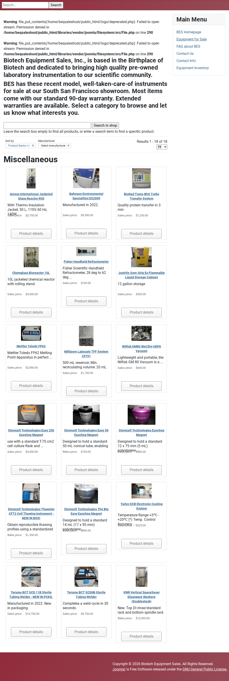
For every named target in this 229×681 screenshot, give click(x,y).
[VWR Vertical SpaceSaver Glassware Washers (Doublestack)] (141, 576)
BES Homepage (188, 32)
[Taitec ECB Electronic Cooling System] (141, 491)
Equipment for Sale (191, 39)
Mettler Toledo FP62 (31, 346)
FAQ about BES (188, 46)
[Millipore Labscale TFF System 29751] (86, 335)
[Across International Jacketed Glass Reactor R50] (31, 178)
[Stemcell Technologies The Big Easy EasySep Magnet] (86, 493)
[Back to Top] (221, 672)
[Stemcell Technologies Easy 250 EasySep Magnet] (31, 414)
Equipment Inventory (192, 68)
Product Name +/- (19, 145)
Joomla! (118, 669)
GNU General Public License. (204, 669)
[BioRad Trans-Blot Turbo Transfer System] (141, 178)
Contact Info (186, 61)
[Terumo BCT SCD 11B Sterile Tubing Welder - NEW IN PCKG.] (31, 576)
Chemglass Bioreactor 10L (31, 273)
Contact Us (185, 53)
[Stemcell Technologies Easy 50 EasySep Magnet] (86, 414)
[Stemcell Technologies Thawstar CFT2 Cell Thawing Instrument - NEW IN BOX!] (31, 493)
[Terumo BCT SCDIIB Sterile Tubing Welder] (86, 576)
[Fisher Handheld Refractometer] (86, 251)
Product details (31, 233)
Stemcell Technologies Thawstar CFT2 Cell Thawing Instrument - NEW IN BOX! (31, 513)
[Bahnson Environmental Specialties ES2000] (86, 178)
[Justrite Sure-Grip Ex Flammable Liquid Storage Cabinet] (141, 257)
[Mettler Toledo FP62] (31, 333)
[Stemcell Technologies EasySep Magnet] (141, 414)
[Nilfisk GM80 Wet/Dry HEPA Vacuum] (141, 333)
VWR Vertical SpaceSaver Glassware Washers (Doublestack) (141, 597)
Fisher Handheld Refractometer (86, 261)
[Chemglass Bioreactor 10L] (31, 257)
